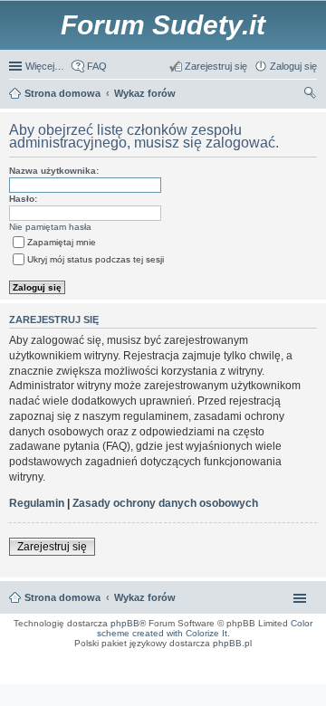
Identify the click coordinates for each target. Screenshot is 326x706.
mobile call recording (298, 666)
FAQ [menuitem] (97, 66)
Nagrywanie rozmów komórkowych (233, 666)
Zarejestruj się (52, 546)
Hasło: (23, 199)
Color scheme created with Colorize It (205, 628)
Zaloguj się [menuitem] (293, 66)
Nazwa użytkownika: (54, 171)
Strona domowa (62, 597)
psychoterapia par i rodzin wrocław (282, 671)
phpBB (124, 623)
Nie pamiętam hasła (50, 227)
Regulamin (36, 503)
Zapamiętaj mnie (61, 242)
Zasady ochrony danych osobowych (165, 503)
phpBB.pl (232, 643)
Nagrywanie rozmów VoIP (182, 660)
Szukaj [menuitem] (310, 95)
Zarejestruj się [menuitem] (216, 66)
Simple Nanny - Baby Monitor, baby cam (215, 655)
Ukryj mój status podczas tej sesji (95, 259)
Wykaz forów (145, 597)
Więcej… (44, 66)
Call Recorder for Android (292, 655)
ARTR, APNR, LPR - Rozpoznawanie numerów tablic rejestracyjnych (86, 655)
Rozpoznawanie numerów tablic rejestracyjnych (267, 660)
